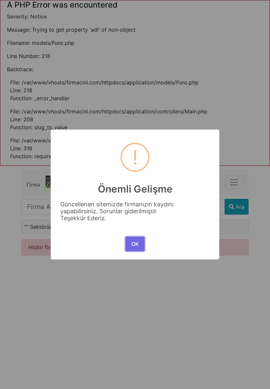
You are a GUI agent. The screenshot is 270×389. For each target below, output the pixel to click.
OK (135, 244)
